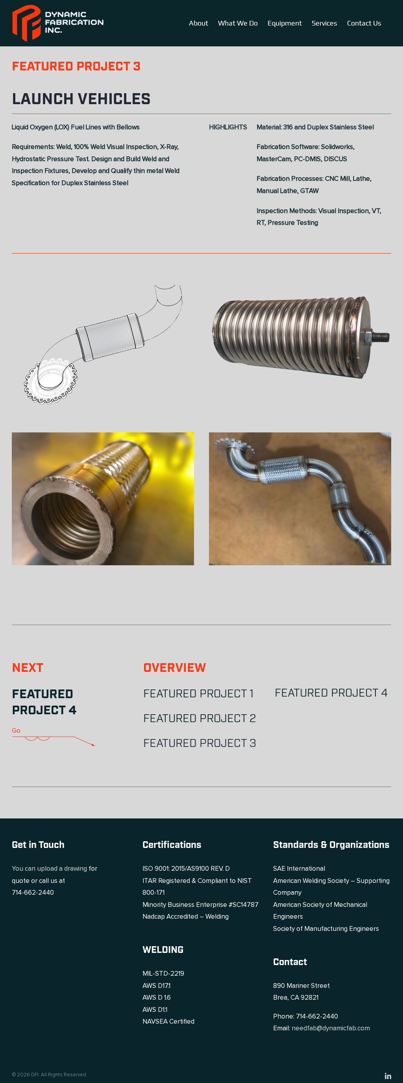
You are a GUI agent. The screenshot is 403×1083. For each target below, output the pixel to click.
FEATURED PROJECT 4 (44, 702)
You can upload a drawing (49, 869)
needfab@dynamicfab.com (331, 1028)
